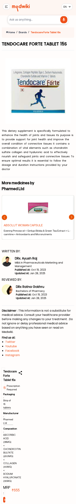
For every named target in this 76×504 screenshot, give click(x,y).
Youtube (11, 346)
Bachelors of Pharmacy (30, 291)
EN (65, 6)
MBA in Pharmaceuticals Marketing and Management (39, 264)
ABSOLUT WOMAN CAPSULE (23, 225)
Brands (23, 32)
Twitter (10, 342)
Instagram (12, 355)
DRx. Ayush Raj (26, 258)
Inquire (4, 499)
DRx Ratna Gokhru (30, 286)
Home (11, 32)
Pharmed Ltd (8, 421)
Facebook (12, 351)
